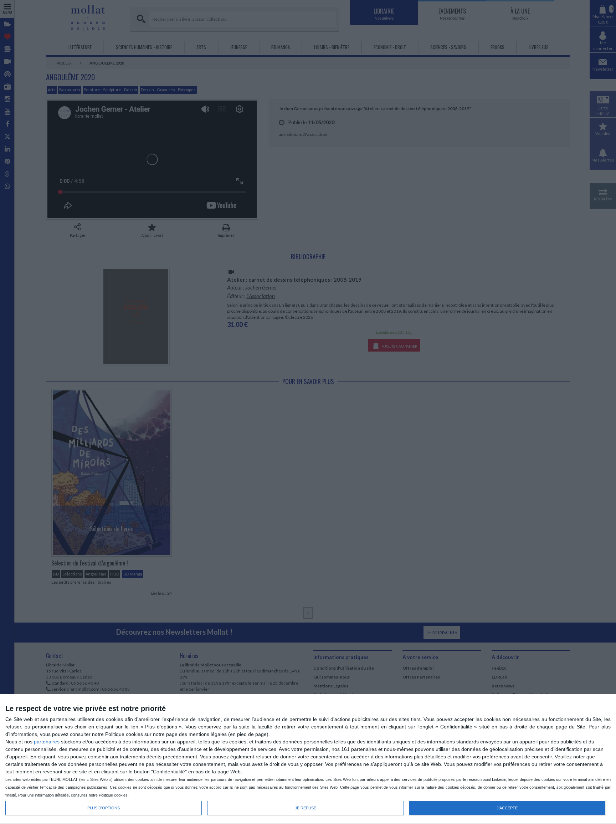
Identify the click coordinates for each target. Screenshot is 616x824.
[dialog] (308, 759)
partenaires (47, 741)
